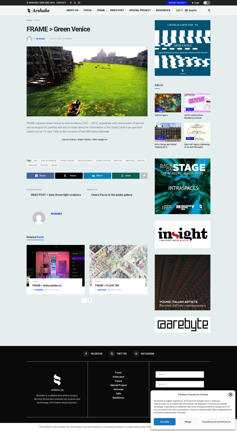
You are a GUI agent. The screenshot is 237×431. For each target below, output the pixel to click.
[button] (230, 394)
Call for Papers (161, 115)
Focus (118, 372)
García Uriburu (85, 160)
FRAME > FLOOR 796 (107, 285)
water (54, 165)
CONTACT (61, 3)
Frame (37, 20)
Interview (118, 389)
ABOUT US (72, 10)
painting (130, 160)
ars (35, 160)
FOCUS (88, 10)
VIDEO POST (117, 10)
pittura (141, 160)
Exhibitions (118, 397)
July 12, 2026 (52, 290)
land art (118, 160)
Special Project (177, 3)
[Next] (90, 300)
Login (196, 3)
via (105, 139)
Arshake (40, 38)
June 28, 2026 (115, 290)
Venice (44, 165)
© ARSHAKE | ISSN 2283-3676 (40, 3)
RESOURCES (163, 10)
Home (29, 20)
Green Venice (103, 160)
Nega (188, 421)
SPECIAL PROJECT (140, 10)
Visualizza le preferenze (216, 421)
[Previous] (84, 300)
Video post (118, 376)
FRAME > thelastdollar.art (47, 285)
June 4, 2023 (56, 38)
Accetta (164, 421)
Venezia (32, 165)
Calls (160, 109)
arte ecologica (48, 160)
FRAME (101, 10)
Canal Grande (67, 160)
